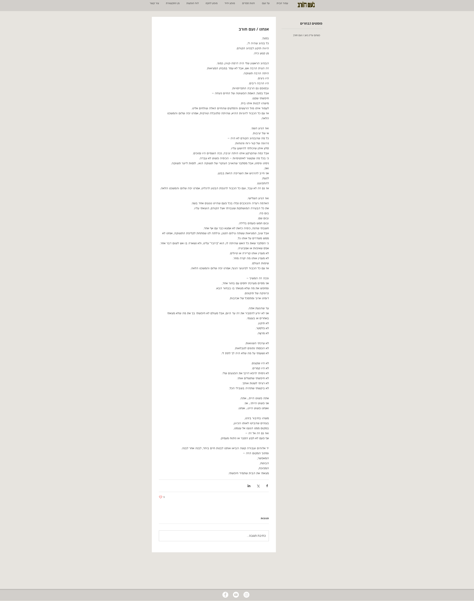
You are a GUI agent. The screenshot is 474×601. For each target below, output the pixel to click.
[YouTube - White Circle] (236, 595)
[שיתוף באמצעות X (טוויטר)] (258, 486)
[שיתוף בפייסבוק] (267, 486)
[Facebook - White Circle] (225, 595)
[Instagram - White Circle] (246, 595)
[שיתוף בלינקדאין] (249, 486)
